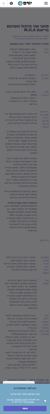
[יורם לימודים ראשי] (24, 4)
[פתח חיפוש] (4, 3)
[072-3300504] (11, 3)
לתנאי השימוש (21, 399)
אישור (25, 408)
